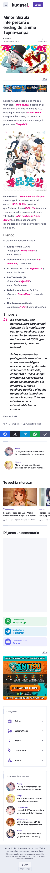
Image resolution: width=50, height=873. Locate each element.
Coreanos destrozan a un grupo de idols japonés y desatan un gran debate (29, 836)
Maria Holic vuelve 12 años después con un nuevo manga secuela (29, 468)
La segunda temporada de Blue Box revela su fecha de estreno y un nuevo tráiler (30, 454)
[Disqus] (25, 575)
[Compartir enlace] (45, 434)
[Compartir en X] (15, 434)
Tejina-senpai (21, 104)
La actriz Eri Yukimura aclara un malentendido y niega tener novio (30, 813)
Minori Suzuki (34, 112)
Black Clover (24, 294)
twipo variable (37, 851)
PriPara (23, 307)
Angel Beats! (36, 268)
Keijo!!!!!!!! (24, 281)
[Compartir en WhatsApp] (35, 434)
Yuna (33, 520)
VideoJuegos (8, 509)
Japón (41, 509)
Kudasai (7, 38)
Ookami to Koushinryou (31, 196)
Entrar (38, 5)
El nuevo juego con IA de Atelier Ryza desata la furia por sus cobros (20, 514)
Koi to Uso (30, 208)
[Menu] (5, 4)
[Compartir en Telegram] (25, 434)
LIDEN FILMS (19, 204)
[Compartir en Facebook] (5, 434)
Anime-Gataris (28, 250)
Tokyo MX (21, 124)
